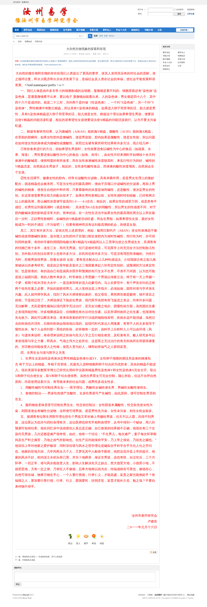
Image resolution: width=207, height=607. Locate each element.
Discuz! (26, 595)
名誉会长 (166, 66)
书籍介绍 (148, 30)
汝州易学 (158, 595)
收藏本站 (25, 2)
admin (87, 54)
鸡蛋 (102, 543)
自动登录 (180, 9)
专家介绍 (94, 30)
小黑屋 (150, 595)
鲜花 (94, 543)
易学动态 (28, 30)
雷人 (78, 543)
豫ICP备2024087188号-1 (173, 595)
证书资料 (67, 30)
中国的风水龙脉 (28, 560)
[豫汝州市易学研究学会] (47, 16)
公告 (160, 30)
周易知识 (41, 30)
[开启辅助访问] (193, 2)
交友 (106, 36)
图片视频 (80, 30)
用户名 (140, 9)
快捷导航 (184, 30)
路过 (70, 543)
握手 (86, 543)
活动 (101, 36)
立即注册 (190, 14)
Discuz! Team (27, 598)
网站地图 (190, 595)
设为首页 (16, 2)
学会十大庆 (121, 30)
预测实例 (54, 30)
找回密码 (190, 9)
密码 (140, 14)
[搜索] (90, 36)
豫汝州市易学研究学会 (14, 41)
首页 (17, 30)
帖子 (81, 36)
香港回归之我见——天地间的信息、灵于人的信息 (42, 557)
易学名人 (107, 30)
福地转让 (135, 30)
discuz (111, 36)
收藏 (154, 552)
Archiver (141, 595)
